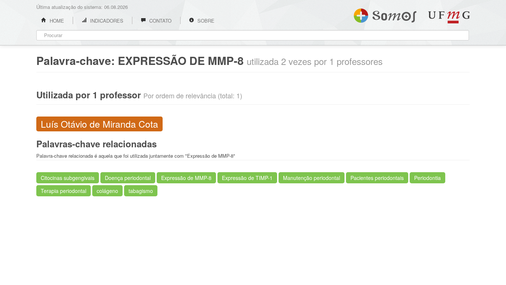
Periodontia (427, 177)
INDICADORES (106, 20)
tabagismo (141, 190)
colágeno (107, 190)
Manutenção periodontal (311, 177)
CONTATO (160, 20)
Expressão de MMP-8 (186, 177)
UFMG (449, 17)
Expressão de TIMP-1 (247, 177)
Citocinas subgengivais (67, 177)
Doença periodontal (128, 177)
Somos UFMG (385, 14)
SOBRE (205, 20)
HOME (56, 20)
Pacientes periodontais (377, 177)
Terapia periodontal (63, 190)
